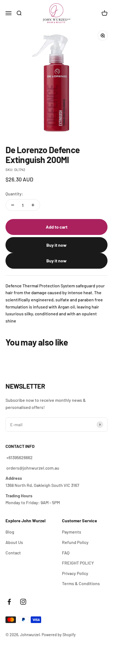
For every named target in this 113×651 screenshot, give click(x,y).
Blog (9, 531)
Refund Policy (75, 542)
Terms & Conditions (81, 583)
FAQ (65, 552)
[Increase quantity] (33, 205)
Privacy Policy (75, 573)
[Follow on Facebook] (9, 601)
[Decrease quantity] (12, 205)
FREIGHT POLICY (78, 562)
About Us (14, 542)
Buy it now (56, 245)
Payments (71, 531)
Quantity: (14, 193)
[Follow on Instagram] (23, 601)
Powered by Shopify (59, 634)
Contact (13, 552)
